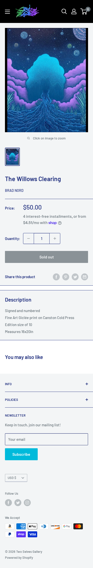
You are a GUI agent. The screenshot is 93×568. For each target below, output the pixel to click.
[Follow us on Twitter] (17, 502)
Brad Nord (14, 190)
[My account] (73, 11)
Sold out (46, 256)
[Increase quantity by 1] (55, 238)
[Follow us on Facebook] (8, 502)
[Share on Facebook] (56, 276)
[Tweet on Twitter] (75, 276)
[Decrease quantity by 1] (28, 238)
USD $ (12, 478)
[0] (84, 11)
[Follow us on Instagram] (27, 502)
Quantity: (12, 238)
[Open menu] (7, 12)
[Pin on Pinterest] (65, 276)
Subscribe (21, 454)
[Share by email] (84, 276)
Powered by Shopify (19, 558)
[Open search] (64, 11)
